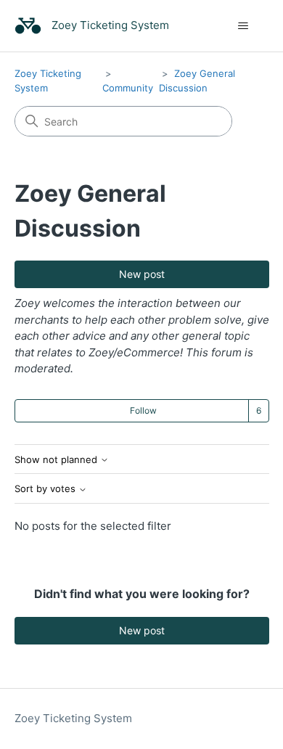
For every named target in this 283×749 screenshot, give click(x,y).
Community (127, 88)
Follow (143, 410)
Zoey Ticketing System (73, 718)
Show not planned (57, 459)
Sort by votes (46, 488)
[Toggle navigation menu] (243, 26)
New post (142, 274)
